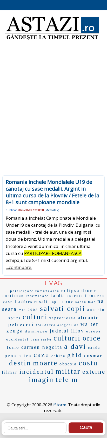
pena (11, 355)
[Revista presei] (52, 39)
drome (89, 290)
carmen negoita (41, 347)
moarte (45, 363)
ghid (74, 354)
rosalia (42, 302)
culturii (67, 338)
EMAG (53, 283)
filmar (10, 372)
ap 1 (56, 302)
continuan (13, 296)
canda (94, 348)
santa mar (85, 302)
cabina (58, 356)
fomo (13, 347)
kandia (58, 296)
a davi (75, 346)
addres (25, 302)
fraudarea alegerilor (57, 325)
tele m (67, 380)
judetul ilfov (67, 330)
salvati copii (62, 308)
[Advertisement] (53, 102)
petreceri (21, 324)
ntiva (25, 355)
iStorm (59, 405)
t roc (67, 302)
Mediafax (51, 210)
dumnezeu (36, 331)
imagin (41, 380)
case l (10, 302)
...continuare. (19, 267)
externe (93, 372)
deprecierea (62, 318)
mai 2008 (28, 310)
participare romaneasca (34, 291)
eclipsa (70, 290)
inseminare (37, 296)
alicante (88, 317)
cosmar (93, 355)
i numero (94, 296)
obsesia (68, 364)
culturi (35, 317)
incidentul (36, 371)
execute (75, 296)
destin (20, 363)
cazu (42, 355)
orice (92, 338)
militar (68, 371)
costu (88, 363)
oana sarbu (41, 339)
